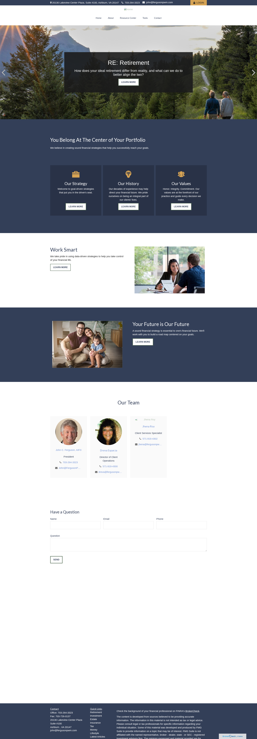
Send (56, 560)
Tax (92, 726)
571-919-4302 (150, 438)
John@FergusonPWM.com (70, 468)
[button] (98, 18)
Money (93, 729)
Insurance (95, 722)
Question (55, 536)
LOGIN (200, 2)
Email (106, 519)
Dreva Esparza (108, 450)
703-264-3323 (132, 2)
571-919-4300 (110, 466)
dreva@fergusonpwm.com (110, 472)
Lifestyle (94, 733)
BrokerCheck (192, 711)
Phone (159, 519)
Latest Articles (97, 736)
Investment (96, 715)
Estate (93, 719)
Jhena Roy (148, 426)
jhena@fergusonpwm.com (150, 444)
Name (53, 519)
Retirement (96, 712)
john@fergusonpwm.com (159, 2)
